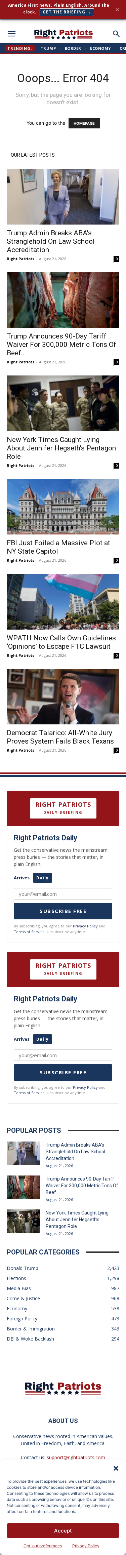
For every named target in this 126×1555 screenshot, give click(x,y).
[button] (116, 1468)
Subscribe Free (63, 911)
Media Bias (19, 1288)
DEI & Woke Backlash (30, 1338)
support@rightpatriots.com (76, 1457)
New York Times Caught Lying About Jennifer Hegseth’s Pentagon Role (61, 448)
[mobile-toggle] (11, 34)
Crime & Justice (23, 1298)
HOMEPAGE (84, 123)
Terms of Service (29, 931)
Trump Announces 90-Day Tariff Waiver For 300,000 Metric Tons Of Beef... (61, 344)
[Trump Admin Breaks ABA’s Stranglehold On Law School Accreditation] (63, 196)
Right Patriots (20, 258)
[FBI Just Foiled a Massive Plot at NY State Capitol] (63, 506)
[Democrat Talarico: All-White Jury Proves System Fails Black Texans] (63, 696)
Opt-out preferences (43, 1545)
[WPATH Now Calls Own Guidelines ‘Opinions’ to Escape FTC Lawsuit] (63, 601)
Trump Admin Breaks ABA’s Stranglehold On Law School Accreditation (51, 241)
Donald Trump (22, 1268)
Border (73, 48)
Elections (16, 1278)
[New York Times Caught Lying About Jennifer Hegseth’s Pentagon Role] (63, 403)
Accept (63, 1530)
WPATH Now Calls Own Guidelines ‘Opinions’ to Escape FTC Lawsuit (61, 642)
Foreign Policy (22, 1318)
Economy (100, 48)
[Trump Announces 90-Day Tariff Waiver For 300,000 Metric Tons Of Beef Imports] (63, 300)
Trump (48, 48)
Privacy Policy (85, 1545)
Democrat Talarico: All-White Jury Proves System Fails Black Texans (60, 737)
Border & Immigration (31, 1328)
